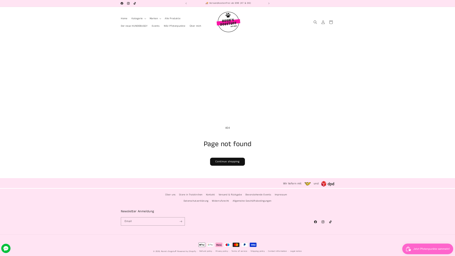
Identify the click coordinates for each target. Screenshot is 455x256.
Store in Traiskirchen (190, 194)
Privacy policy (222, 251)
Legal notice (296, 251)
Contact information (277, 251)
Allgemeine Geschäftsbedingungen (252, 201)
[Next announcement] (269, 3)
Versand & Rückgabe (230, 194)
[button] (138, 18)
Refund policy (205, 251)
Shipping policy (258, 251)
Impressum (281, 194)
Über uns (170, 194)
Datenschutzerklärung (196, 201)
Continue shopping (227, 161)
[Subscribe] (181, 221)
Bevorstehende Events (258, 194)
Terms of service (239, 251)
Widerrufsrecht (220, 201)
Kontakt (210, 194)
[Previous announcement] (186, 3)
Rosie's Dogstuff (168, 251)
